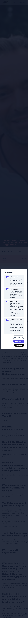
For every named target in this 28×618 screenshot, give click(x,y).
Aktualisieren (18, 346)
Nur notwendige (17, 338)
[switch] (7, 277)
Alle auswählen (17, 342)
